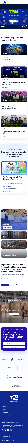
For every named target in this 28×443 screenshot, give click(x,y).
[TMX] (14, 16)
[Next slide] (25, 26)
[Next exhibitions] (25, 197)
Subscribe (14, 347)
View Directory (7, 227)
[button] (14, 219)
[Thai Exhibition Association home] (14, 398)
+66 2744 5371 (16, 420)
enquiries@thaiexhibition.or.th (10, 422)
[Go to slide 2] (4, 26)
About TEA (5, 406)
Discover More (14, 314)
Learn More (5, 284)
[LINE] (8, 430)
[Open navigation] (26, 2)
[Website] (11, 430)
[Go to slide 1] (2, 26)
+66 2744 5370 (7, 420)
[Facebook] (5, 430)
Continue (4, 63)
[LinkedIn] (2, 430)
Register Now (15, 284)
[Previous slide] (22, 26)
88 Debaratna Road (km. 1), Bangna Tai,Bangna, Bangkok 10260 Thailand (13, 426)
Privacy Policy (6, 415)
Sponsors (5, 412)
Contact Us (5, 409)
